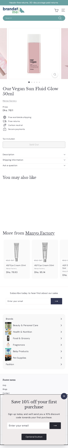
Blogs (5, 389)
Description (8, 154)
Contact (6, 393)
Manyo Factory (10, 101)
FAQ (4, 385)
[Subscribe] (55, 425)
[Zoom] (55, 74)
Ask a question (10, 165)
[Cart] (56, 10)
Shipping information (13, 160)
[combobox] (34, 18)
